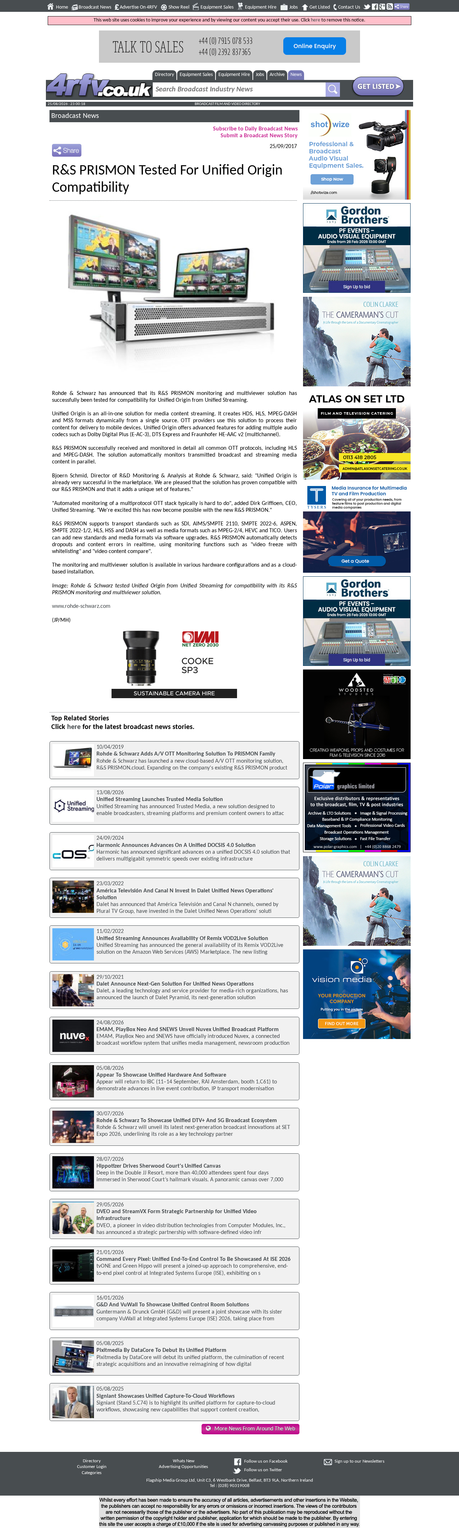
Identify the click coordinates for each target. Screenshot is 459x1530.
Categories (91, 1473)
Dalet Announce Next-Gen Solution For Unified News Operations (175, 984)
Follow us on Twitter (263, 1470)
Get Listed (319, 7)
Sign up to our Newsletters (359, 1461)
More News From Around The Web (254, 1429)
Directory (164, 74)
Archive (277, 74)
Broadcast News (95, 7)
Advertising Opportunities (183, 1467)
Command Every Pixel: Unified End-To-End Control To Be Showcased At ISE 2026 (193, 1259)
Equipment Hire (260, 7)
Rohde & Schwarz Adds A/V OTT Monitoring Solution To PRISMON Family (185, 754)
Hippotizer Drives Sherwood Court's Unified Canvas (158, 1166)
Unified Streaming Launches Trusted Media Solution (159, 799)
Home (62, 7)
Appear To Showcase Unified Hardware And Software (161, 1075)
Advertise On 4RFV (138, 7)
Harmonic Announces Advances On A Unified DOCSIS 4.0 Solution (176, 845)
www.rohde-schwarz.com (81, 606)
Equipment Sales (216, 7)
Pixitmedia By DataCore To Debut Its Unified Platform (161, 1350)
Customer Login (92, 1467)
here (315, 20)
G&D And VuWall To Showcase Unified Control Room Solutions (172, 1305)
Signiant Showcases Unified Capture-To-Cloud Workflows (165, 1396)
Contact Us (349, 7)
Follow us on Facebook (266, 1461)
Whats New (183, 1461)
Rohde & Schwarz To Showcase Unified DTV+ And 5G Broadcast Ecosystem (186, 1121)
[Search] (333, 89)
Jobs (293, 7)
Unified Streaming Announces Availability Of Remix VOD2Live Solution (182, 939)
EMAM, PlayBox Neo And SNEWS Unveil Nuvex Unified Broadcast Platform (187, 1030)
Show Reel (179, 7)
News (296, 74)
